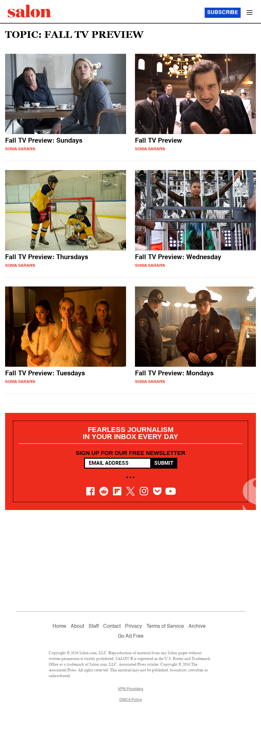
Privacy (133, 626)
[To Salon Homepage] (29, 11)
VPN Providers (130, 689)
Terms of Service (165, 626)
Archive (197, 626)
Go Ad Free (131, 636)
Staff (93, 626)
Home (59, 626)
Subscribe (222, 12)
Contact (112, 626)
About (77, 626)
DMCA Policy (130, 700)
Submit (163, 463)
